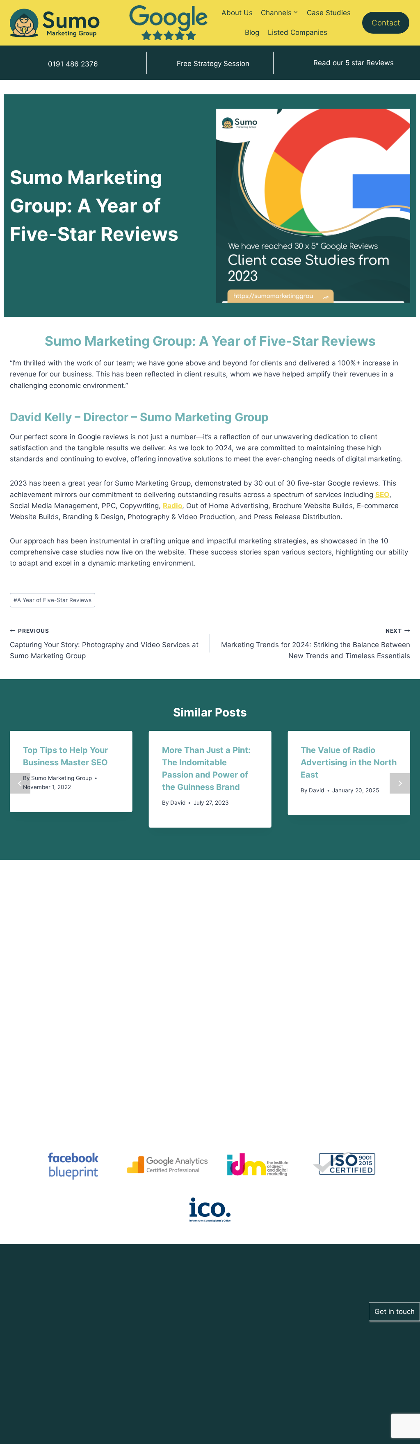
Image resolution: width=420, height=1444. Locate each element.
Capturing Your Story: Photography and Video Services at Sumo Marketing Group (104, 643)
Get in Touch (109, 1372)
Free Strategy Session (213, 63)
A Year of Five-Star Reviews (52, 600)
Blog (252, 32)
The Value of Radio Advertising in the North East (349, 762)
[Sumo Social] (55, 22)
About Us (237, 13)
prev (20, 783)
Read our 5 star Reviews (353, 63)
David (177, 802)
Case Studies (329, 13)
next (400, 783)
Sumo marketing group (61, 778)
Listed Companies (297, 32)
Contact (386, 22)
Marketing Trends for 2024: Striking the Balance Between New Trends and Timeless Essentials (315, 643)
